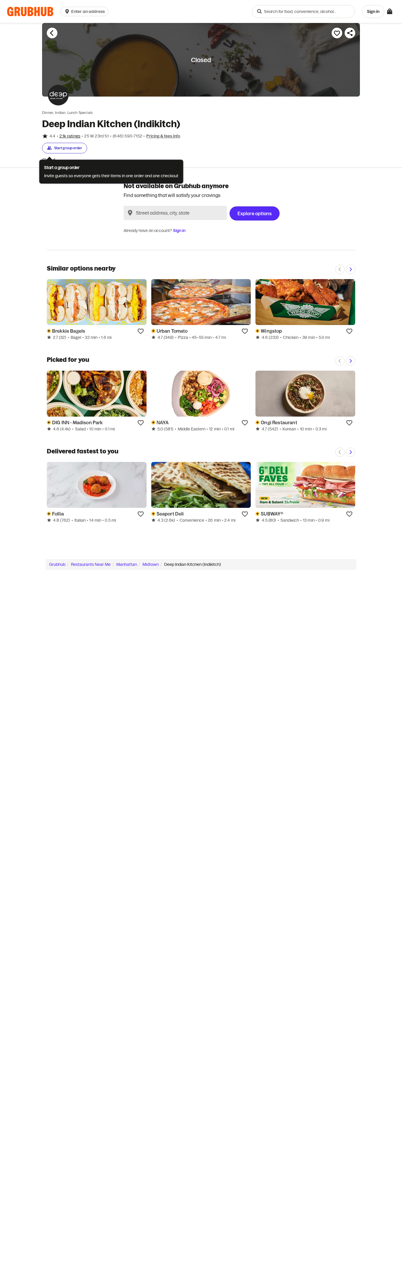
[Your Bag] (389, 11)
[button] (85, 11)
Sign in (179, 230)
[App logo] (30, 11)
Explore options (254, 213)
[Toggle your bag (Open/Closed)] (389, 11)
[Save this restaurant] (337, 33)
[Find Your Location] (130, 212)
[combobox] (303, 11)
